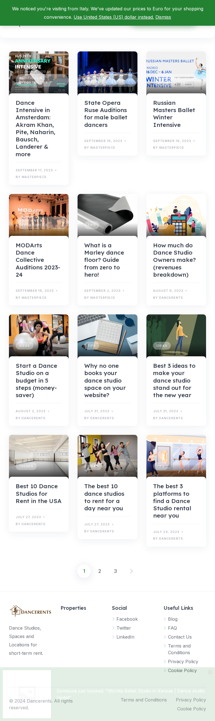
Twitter (123, 628)
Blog (172, 619)
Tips (92, 225)
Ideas (24, 346)
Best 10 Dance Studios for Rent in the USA (39, 493)
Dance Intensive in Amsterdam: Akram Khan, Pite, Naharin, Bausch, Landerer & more (35, 128)
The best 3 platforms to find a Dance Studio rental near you (172, 500)
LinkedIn (125, 637)
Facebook (127, 619)
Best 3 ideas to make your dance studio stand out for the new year (174, 380)
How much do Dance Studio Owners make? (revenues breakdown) (174, 259)
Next (131, 571)
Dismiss (163, 17)
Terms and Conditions (144, 700)
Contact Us (180, 637)
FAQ (172, 628)
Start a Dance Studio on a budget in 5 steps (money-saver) (36, 380)
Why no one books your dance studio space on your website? (105, 380)
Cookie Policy (182, 670)
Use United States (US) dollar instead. (114, 17)
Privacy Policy (183, 661)
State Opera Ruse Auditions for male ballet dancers (105, 113)
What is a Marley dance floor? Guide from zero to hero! (104, 259)
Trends (26, 466)
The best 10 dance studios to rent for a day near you (104, 497)
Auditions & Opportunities (33, 80)
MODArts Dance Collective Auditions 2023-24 (38, 259)
